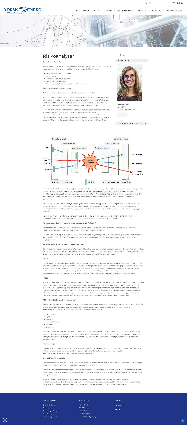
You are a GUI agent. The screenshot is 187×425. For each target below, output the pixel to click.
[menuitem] (77, 10)
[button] (5, 420)
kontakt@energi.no (91, 417)
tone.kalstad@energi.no (126, 109)
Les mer (122, 115)
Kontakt (173, 3)
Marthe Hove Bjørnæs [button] (127, 123)
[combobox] (156, 3)
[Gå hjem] (23, 10)
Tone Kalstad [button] (123, 60)
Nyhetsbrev (119, 405)
